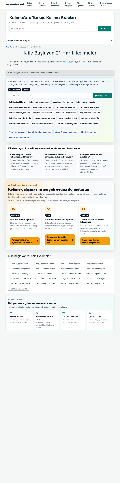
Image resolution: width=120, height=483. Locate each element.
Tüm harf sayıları (16, 132)
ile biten (83, 62)
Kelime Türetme (42, 4)
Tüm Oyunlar (80, 4)
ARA (105, 28)
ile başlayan (67, 62)
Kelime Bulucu (29, 4)
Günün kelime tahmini (19, 137)
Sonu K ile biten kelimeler (39, 132)
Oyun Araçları (68, 4)
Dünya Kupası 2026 (106, 4)
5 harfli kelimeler (88, 132)
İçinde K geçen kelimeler (66, 132)
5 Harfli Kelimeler (55, 4)
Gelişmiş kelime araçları (19, 40)
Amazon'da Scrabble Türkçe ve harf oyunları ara (57, 240)
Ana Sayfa (10, 47)
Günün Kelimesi (91, 4)
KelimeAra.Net (15, 4)
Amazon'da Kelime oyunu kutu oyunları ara (23, 241)
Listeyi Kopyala (104, 95)
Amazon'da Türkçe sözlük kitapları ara (91, 241)
